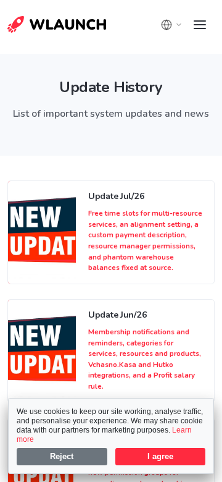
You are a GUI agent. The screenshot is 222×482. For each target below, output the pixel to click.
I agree (160, 456)
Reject (61, 456)
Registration (42, 28)
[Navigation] (200, 25)
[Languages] (171, 24)
